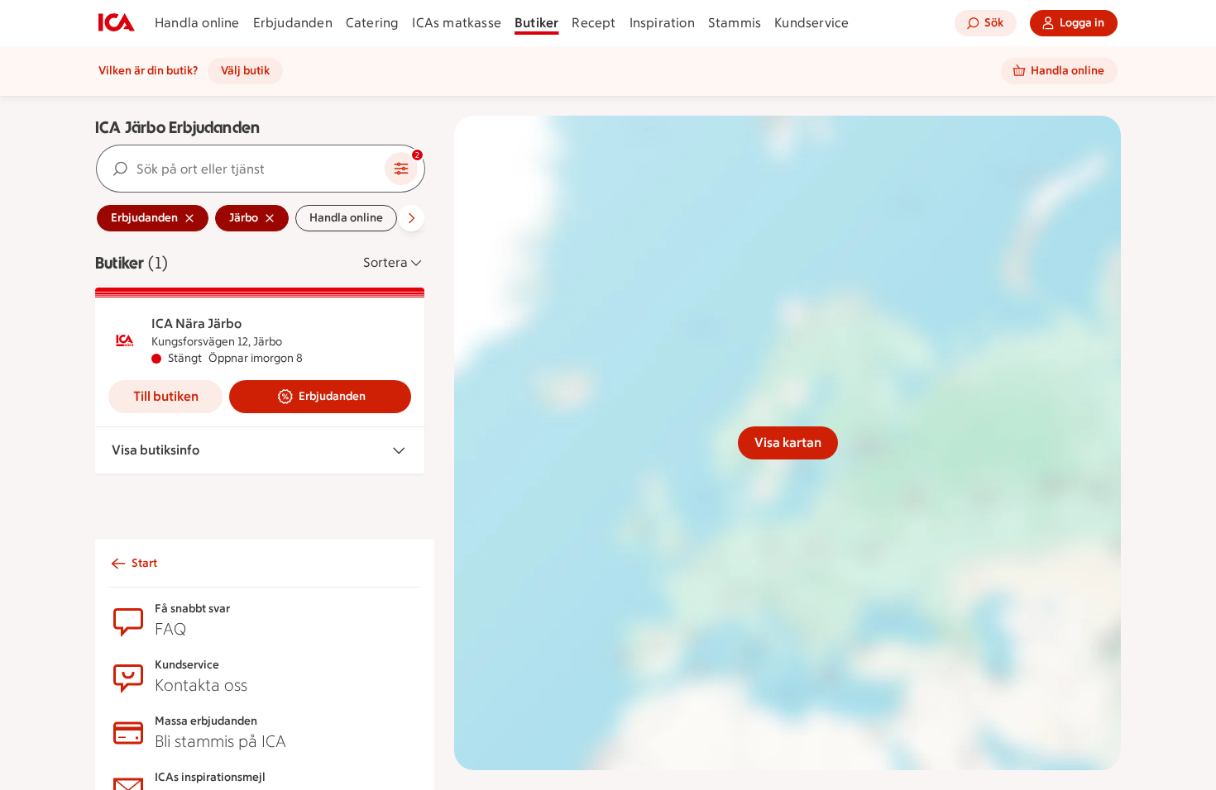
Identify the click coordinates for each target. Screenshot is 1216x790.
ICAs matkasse (456, 23)
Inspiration (662, 23)
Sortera (385, 262)
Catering (373, 23)
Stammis (734, 23)
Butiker (536, 23)
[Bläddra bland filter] (411, 218)
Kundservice (811, 23)
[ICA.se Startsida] (116, 23)
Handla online (197, 23)
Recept (593, 23)
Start (144, 563)
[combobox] (241, 168)
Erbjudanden (293, 23)
